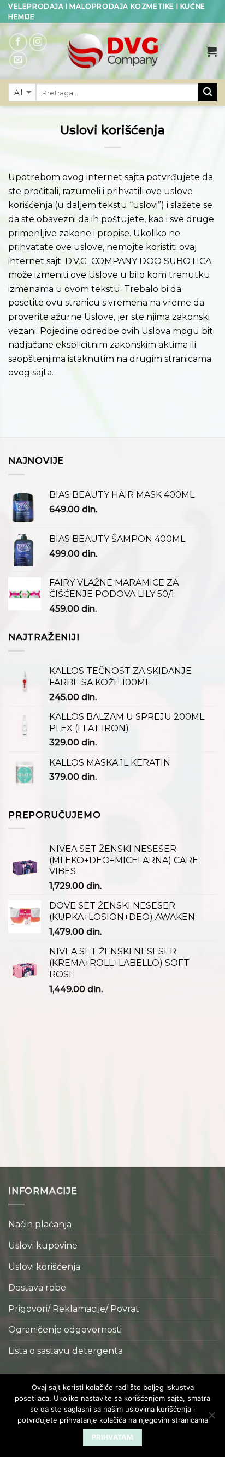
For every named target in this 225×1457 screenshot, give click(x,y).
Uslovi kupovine (43, 1245)
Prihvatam (112, 1437)
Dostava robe (37, 1287)
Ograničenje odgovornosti (65, 1329)
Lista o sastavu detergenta (65, 1351)
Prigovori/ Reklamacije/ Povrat (73, 1309)
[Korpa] (211, 51)
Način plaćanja (40, 1224)
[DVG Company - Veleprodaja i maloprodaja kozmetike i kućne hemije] (112, 51)
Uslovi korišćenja (44, 1267)
